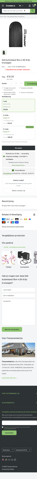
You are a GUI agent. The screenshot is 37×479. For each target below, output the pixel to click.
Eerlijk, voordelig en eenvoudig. (15, 247)
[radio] (18, 105)
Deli (5, 16)
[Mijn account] (30, 6)
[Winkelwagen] (33, 5)
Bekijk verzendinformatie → (18, 165)
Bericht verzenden (12, 329)
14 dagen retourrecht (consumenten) (10, 89)
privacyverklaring (8, 428)
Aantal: (4, 83)
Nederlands (6, 450)
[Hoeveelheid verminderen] (11, 83)
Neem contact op (18, 190)
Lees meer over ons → (9, 378)
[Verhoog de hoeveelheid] (21, 83)
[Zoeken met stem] (24, 10)
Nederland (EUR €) (21, 450)
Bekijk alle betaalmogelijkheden (13, 226)
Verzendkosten (7, 173)
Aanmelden (9, 433)
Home (1, 16)
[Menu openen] (3, 5)
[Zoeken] (32, 10)
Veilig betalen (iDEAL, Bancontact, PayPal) (10, 93)
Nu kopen (18, 148)
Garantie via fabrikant (27, 92)
